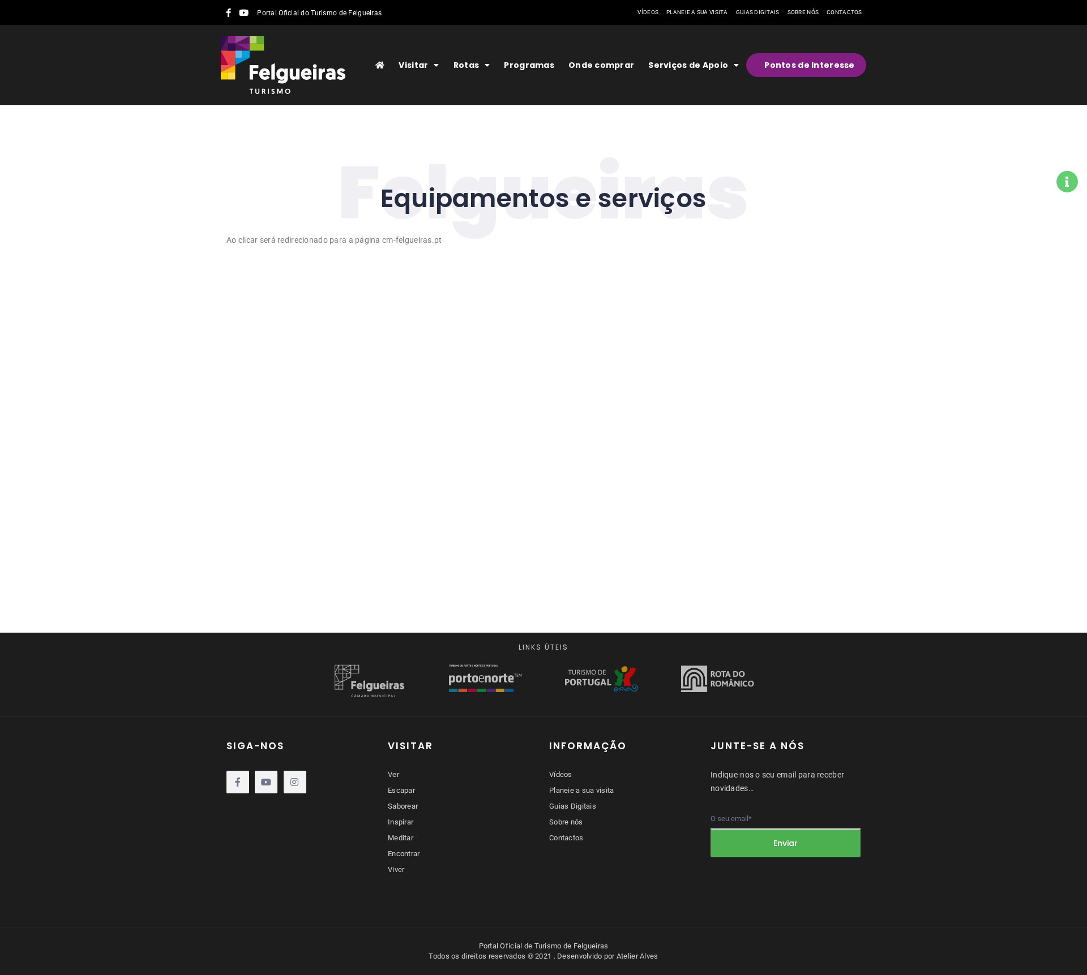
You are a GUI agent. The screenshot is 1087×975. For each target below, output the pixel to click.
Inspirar (400, 822)
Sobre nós (803, 12)
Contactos (844, 12)
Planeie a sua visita (697, 12)
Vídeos (647, 12)
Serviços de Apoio (688, 65)
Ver (393, 774)
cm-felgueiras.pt (412, 239)
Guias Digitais (758, 12)
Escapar (401, 790)
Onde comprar (601, 65)
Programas (529, 65)
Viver (396, 869)
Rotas (466, 65)
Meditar (400, 838)
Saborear (403, 806)
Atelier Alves (637, 956)
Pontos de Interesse (809, 65)
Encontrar (404, 853)
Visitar (413, 65)
